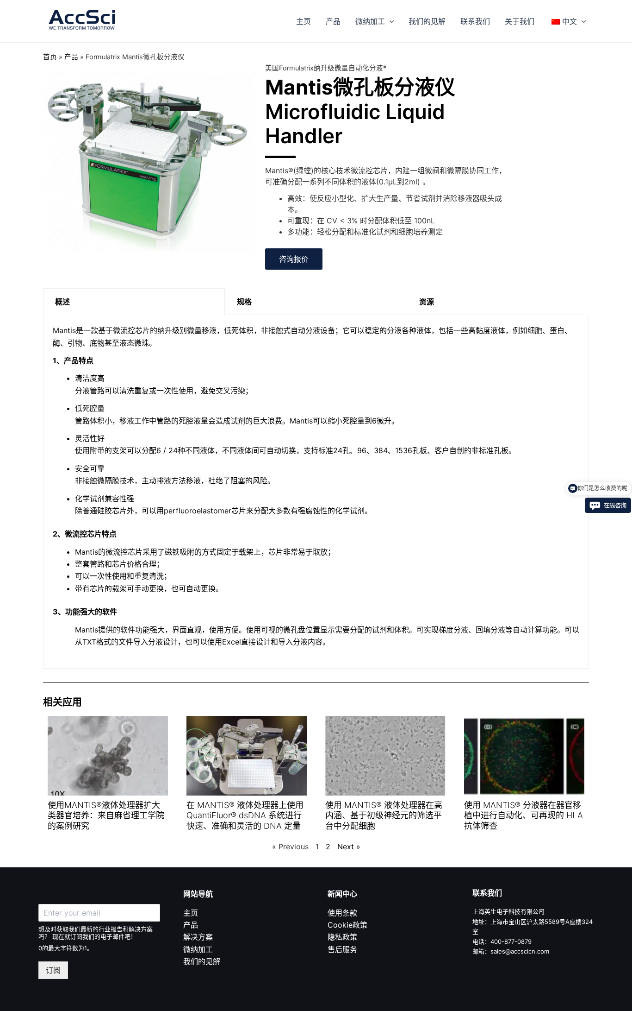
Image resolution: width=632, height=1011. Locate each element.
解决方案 (198, 936)
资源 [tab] (426, 301)
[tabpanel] (316, 492)
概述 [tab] (62, 301)
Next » (348, 846)
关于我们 (519, 21)
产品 (333, 21)
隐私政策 (342, 936)
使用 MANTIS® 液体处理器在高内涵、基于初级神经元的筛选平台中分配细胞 (383, 815)
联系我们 (475, 21)
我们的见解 (427, 21)
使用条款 (342, 912)
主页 (303, 21)
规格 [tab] (244, 301)
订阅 (53, 970)
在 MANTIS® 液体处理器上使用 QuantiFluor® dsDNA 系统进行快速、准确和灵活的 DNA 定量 (245, 815)
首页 (50, 57)
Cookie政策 (347, 924)
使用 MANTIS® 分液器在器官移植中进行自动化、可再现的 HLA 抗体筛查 (523, 815)
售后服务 (342, 949)
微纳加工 (370, 21)
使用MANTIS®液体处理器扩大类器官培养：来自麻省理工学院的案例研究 (106, 815)
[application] (389, 21)
